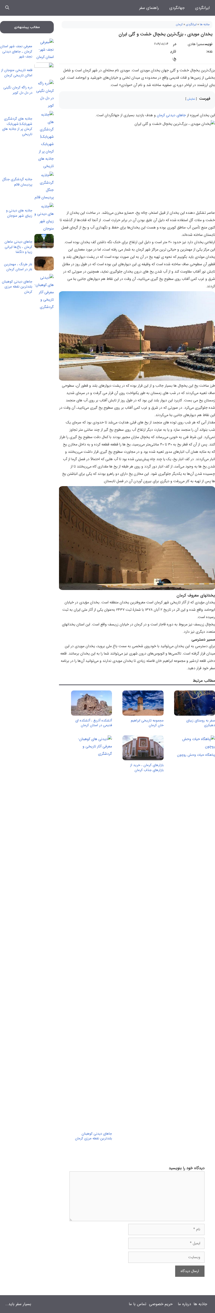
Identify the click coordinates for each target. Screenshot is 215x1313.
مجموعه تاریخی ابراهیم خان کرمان (147, 723)
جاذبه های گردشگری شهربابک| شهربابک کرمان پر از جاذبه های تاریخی (17, 126)
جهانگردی (177, 8)
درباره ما (184, 1304)
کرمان (179, 24)
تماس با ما (137, 1304)
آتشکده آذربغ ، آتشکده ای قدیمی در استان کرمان (93, 723)
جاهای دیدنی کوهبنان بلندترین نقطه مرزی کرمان (93, 1136)
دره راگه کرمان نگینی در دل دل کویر (17, 90)
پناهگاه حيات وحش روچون (196, 755)
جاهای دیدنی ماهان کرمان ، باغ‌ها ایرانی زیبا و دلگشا (18, 247)
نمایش (191, 99)
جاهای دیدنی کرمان (171, 115)
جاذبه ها (205, 24)
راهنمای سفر (149, 8)
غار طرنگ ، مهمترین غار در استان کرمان (18, 267)
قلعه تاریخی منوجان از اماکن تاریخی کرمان (16, 72)
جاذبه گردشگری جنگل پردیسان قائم (17, 182)
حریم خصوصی (161, 1304)
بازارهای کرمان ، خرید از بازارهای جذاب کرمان (147, 767)
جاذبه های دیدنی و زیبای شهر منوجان (19, 213)
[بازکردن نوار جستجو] (7, 8)
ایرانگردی (202, 8)
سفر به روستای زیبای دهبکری (200, 723)
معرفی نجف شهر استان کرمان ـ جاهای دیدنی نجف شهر (16, 51)
